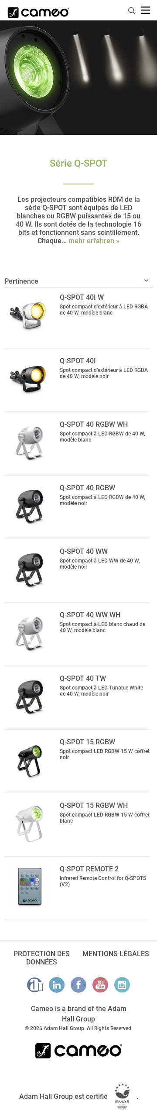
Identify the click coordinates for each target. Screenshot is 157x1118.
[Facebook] (78, 985)
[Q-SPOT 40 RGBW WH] (29, 442)
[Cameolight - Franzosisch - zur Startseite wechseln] (38, 10)
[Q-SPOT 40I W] (29, 315)
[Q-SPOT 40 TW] (29, 696)
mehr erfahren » (93, 241)
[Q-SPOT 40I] (29, 379)
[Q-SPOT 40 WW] (29, 569)
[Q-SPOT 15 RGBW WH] (29, 823)
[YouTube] (100, 985)
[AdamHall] (35, 984)
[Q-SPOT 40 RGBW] (29, 506)
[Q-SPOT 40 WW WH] (29, 633)
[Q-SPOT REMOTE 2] (29, 887)
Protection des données (42, 958)
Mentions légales (115, 954)
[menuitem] (132, 9)
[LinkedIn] (57, 985)
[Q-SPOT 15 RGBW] (29, 760)
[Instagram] (122, 985)
